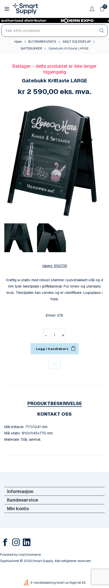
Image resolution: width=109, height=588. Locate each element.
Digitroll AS (77, 583)
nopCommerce (30, 554)
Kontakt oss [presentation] (54, 414)
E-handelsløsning (43, 583)
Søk (102, 30)
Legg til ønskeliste (54, 363)
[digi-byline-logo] (27, 583)
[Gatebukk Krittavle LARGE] (54, 161)
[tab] (54, 403)
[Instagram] (16, 542)
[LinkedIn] (27, 542)
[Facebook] (5, 542)
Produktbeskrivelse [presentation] (54, 403)
